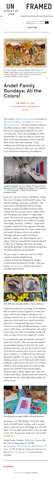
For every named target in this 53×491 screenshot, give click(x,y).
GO (46, 23)
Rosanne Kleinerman (19, 107)
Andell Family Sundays (24, 119)
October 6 (25, 446)
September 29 (13, 446)
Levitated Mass (16, 266)
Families (25, 110)
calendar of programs (16, 452)
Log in (15, 472)
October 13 (40, 446)
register (22, 472)
